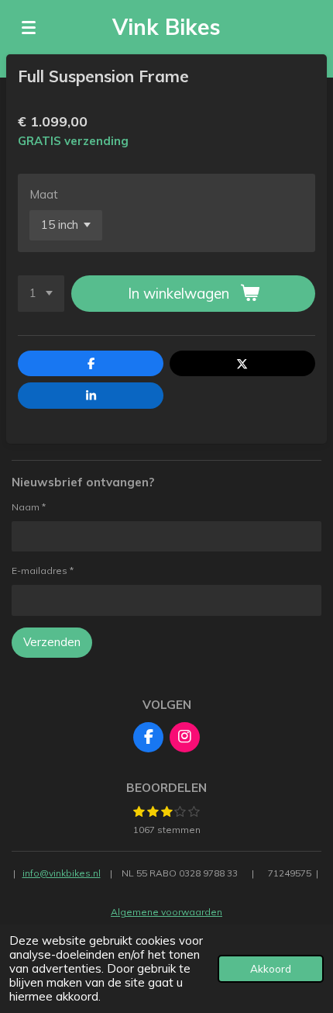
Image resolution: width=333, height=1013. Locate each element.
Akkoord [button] (270, 968)
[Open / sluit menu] (29, 27)
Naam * (29, 507)
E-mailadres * (43, 570)
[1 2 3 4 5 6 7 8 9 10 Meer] (41, 293)
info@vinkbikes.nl (61, 873)
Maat (43, 194)
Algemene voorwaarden (166, 912)
